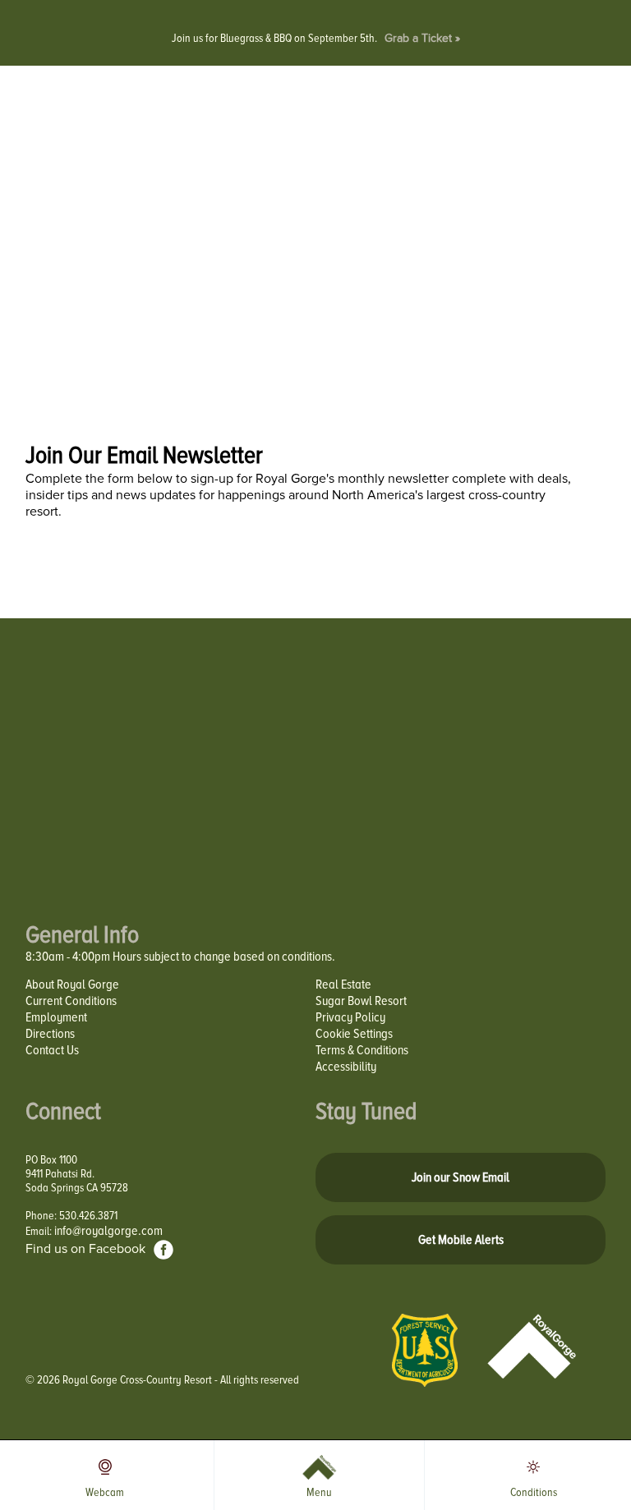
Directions (50, 1034)
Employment (56, 1017)
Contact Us (52, 1050)
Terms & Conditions (362, 1050)
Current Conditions (71, 1001)
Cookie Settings (354, 1034)
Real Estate (343, 984)
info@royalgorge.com (108, 1231)
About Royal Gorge (72, 984)
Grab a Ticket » (422, 38)
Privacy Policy (350, 1017)
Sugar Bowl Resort (361, 1001)
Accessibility (346, 1066)
